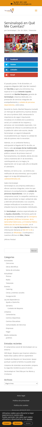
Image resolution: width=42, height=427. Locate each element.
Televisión (32, 30)
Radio (8, 280)
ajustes (29, 419)
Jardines (9, 338)
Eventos (7, 286)
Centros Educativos (13, 321)
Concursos (10, 263)
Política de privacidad (21, 400)
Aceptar (6, 423)
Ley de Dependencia (11, 300)
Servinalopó (11, 30)
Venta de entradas (13, 270)
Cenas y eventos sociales (15, 293)
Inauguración (11, 296)
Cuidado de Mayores (15, 308)
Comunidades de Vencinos (16, 325)
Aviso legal (21, 396)
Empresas (9, 328)
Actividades (8, 260)
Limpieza (7, 312)
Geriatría (9, 306)
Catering (9, 289)
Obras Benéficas (12, 267)
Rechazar (17, 423)
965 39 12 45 (27, 230)
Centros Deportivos (13, 318)
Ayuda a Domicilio (12, 302)
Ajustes (28, 423)
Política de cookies (21, 405)
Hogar (8, 332)
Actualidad (8, 273)
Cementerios (10, 314)
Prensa (8, 276)
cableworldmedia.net (12, 179)
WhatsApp (18, 233)
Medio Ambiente (10, 335)
